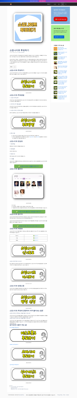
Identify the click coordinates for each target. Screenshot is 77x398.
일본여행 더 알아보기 (59, 37)
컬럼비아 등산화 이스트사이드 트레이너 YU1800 (62, 53)
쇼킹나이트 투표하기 (20, 386)
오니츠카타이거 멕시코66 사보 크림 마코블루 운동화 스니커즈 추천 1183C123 (62, 72)
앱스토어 (38, 136)
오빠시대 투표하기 (14, 344)
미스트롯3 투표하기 (14, 327)
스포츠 (55, 4)
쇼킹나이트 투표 (13, 386)
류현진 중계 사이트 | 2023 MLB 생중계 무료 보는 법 (19, 388)
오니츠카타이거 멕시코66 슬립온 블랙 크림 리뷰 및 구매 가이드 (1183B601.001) (62, 97)
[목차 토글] (14, 67)
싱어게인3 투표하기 (14, 364)
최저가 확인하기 (42, 1)
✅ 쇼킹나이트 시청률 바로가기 (28, 166)
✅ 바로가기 (35, 235)
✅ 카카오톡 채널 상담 (61, 19)
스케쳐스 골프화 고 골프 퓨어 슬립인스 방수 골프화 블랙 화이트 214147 (62, 77)
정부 (59, 4)
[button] (65, 4)
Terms (64, 394)
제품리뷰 (48, 4)
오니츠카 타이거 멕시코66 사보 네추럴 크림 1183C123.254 (62, 87)
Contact (67, 394)
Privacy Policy (59, 394)
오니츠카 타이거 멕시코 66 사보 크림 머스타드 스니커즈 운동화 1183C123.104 (62, 82)
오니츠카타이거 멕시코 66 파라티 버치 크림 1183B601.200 (62, 92)
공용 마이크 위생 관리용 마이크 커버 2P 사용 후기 (62, 67)
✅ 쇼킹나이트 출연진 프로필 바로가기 (28, 212)
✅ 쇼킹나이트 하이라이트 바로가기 (28, 226)
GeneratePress (21, 394)
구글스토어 (31, 136)
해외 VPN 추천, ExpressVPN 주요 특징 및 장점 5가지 (62, 48)
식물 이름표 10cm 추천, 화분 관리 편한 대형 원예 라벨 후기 (62, 62)
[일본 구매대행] (11, 4)
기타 (62, 4)
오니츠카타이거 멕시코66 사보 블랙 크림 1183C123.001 (62, 58)
